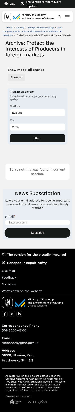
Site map (8, 270)
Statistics (9, 284)
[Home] (29, 16)
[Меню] (67, 16)
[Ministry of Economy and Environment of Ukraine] (32, 302)
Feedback (9, 277)
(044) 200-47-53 (14, 330)
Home (9, 28)
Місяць (15, 105)
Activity (20, 28)
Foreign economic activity (41, 28)
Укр (12, 3)
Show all (16, 77)
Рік (12, 120)
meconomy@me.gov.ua (20, 342)
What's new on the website (22, 291)
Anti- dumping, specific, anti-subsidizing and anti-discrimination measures (32, 31)
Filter (37, 138)
